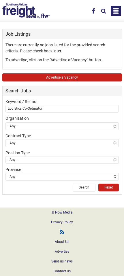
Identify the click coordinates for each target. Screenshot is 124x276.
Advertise (62, 252)
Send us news (62, 261)
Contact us (62, 271)
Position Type (17, 153)
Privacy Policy (62, 222)
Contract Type (18, 136)
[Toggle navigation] (116, 11)
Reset (108, 187)
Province (13, 169)
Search (84, 187)
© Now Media (62, 212)
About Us (62, 242)
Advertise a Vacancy (62, 77)
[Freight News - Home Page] (26, 10)
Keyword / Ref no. (21, 101)
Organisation (17, 118)
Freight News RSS (62, 232)
